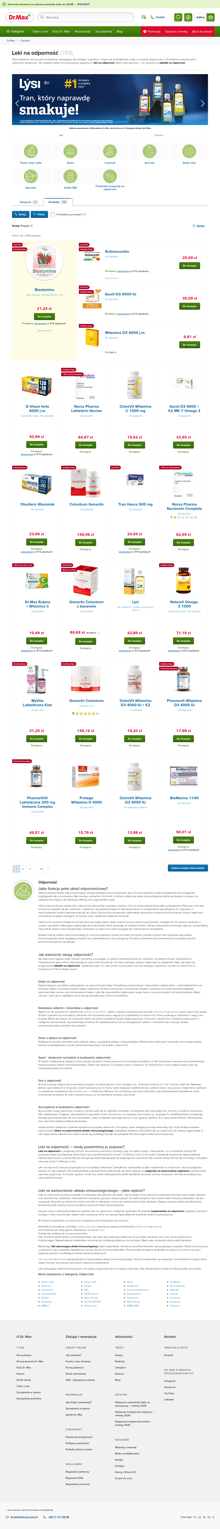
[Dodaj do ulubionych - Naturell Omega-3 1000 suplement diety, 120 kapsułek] (204, 565)
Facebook (169, 1387)
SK (204, 1517)
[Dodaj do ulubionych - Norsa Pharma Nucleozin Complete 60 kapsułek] (204, 468)
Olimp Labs (90, 1305)
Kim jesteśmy (23, 1355)
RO (209, 1517)
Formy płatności (75, 1367)
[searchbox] (85, 17)
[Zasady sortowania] (32, 226)
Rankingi (120, 1361)
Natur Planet (91, 1297)
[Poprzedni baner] (17, 103)
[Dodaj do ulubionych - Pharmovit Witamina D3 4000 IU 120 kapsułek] (204, 664)
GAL (86, 1289)
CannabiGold (48, 1293)
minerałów (100, 1011)
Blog (120, 31)
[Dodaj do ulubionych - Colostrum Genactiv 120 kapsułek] (106, 468)
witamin (88, 1011)
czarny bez (84, 1226)
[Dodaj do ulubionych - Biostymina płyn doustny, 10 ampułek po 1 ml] (73, 245)
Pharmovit (46, 1289)
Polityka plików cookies (79, 1449)
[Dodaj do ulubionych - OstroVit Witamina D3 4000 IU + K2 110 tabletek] (155, 664)
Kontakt (168, 1355)
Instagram (169, 1380)
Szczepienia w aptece (28, 1392)
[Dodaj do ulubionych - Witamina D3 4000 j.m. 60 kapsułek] (204, 326)
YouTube (169, 1393)
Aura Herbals (177, 1285)
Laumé (174, 1293)
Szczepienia (103, 31)
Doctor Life (47, 1281)
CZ (199, 1517)
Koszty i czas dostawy (78, 1361)
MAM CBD (133, 1305)
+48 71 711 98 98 (58, 1516)
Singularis (46, 1301)
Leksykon (120, 1367)
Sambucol (132, 1297)
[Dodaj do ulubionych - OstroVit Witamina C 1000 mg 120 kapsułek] (155, 370)
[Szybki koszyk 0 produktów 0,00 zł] (210, 17)
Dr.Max (45, 1297)
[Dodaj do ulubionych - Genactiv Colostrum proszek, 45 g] (106, 664)
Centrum (175, 1305)
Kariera (20, 1373)
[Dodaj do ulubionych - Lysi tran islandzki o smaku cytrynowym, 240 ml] (155, 565)
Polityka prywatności (77, 1443)
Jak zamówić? (73, 1355)
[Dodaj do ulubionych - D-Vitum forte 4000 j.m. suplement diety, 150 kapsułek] (57, 370)
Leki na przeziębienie (50, 1259)
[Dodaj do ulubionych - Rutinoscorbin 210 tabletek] (204, 245)
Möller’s (45, 1305)
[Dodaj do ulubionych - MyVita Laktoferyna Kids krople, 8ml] (57, 664)
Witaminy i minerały (125, 1447)
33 (41, 868)
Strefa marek (23, 1379)
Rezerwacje (83, 31)
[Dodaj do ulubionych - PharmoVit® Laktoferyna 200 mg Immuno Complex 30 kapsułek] (57, 761)
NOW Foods (91, 1293)
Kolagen (119, 1465)
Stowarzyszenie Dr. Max (29, 1361)
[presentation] (44, 261)
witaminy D (160, 1011)
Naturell (174, 1289)
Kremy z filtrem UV (125, 1472)
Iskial (130, 1281)
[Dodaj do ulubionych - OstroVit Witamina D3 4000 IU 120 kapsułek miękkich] (155, 761)
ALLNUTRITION (92, 1301)
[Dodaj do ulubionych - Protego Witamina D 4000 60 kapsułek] (106, 761)
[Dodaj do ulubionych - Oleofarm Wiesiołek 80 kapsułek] (57, 468)
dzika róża (142, 1226)
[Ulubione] (178, 17)
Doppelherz (133, 1293)
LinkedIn (169, 1399)
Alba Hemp (133, 1301)
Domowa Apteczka (137, 1289)
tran (102, 1229)
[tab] (29, 202)
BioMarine (132, 1285)
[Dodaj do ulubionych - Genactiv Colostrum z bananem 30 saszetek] (106, 565)
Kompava (175, 1301)
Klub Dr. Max (61, 31)
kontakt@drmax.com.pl (24, 1516)
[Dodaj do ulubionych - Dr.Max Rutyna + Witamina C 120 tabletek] (57, 565)
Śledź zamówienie (76, 1373)
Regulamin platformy (77, 1471)
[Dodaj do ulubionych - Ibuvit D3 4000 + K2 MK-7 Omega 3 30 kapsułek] (204, 370)
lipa (93, 1226)
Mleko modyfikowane (127, 1453)
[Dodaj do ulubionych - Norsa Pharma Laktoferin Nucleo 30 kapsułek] (106, 370)
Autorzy (119, 1373)
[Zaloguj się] (188, 17)
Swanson (46, 1285)
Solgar (87, 1285)
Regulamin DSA (74, 1477)
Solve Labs (90, 1281)
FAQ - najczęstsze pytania (80, 1379)
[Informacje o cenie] (98, 633)
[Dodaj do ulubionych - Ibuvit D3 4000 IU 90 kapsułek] (204, 287)
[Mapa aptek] (144, 17)
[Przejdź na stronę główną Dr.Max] (20, 17)
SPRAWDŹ (83, 4)
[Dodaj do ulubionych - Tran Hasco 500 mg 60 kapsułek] (155, 468)
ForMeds (175, 1281)
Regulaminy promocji (77, 1484)
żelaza (174, 1011)
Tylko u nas (40, 31)
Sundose (175, 1297)
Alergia (119, 1459)
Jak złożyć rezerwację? (78, 1402)
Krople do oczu (123, 1478)
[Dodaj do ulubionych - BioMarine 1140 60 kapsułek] (204, 761)
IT (213, 1517)
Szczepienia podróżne (28, 1398)
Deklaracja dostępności (79, 1436)
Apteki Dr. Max (74, 1414)
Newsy (119, 1355)
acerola (157, 1226)
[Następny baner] (203, 103)
